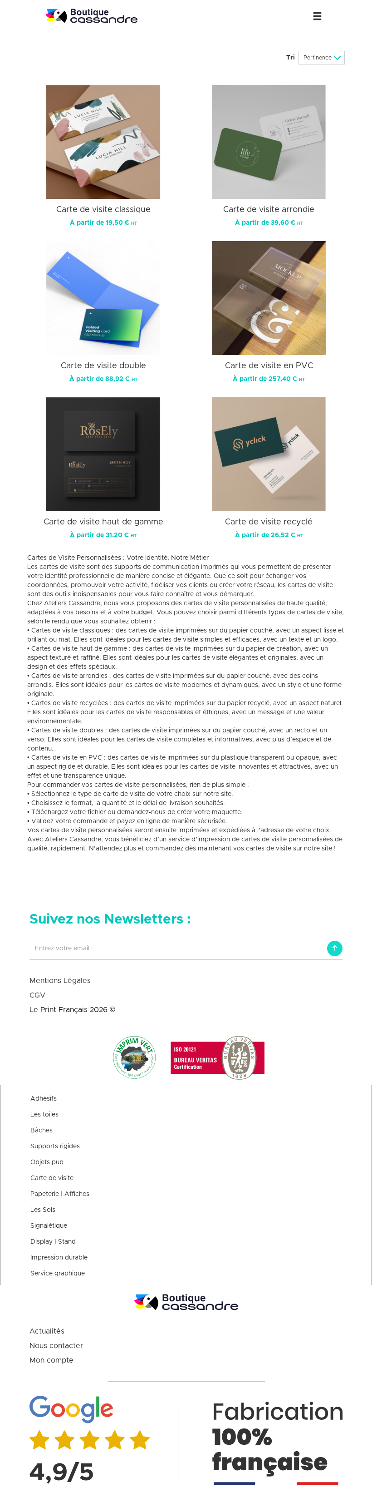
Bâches (41, 1130)
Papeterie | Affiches (59, 1194)
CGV (37, 995)
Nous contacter (56, 1345)
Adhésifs (43, 1099)
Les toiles (44, 1115)
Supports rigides (55, 1146)
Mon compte (51, 1360)
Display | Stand (53, 1242)
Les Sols (42, 1210)
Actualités (46, 1331)
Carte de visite (51, 1178)
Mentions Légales (60, 980)
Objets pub (47, 1162)
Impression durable (59, 1258)
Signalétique (48, 1226)
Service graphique (57, 1273)
